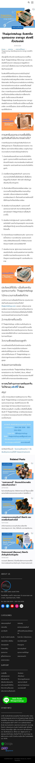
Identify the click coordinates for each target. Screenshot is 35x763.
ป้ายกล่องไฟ (4, 645)
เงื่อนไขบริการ (5, 679)
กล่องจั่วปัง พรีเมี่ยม (7, 641)
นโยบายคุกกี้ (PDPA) (7, 685)
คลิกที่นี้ (14, 387)
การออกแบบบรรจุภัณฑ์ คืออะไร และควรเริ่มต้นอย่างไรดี (16, 518)
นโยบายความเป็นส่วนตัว (8, 691)
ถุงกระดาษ (4, 652)
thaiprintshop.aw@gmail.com (20, 436)
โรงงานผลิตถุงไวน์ (21, 449)
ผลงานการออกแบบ (23, 685)
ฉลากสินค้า (4, 631)
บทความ (10, 49)
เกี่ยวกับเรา (21, 676)
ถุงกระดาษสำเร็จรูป (23, 652)
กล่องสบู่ (20, 623)
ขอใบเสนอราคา (5, 676)
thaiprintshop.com (9, 306)
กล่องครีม (4, 627)
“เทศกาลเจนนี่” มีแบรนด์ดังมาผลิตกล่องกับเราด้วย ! (16, 483)
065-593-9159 (19, 601)
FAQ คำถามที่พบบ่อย (7, 688)
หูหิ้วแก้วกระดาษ (5, 656)
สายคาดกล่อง (5, 660)
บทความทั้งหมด (17, 27)
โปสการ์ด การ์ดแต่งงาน (24, 637)
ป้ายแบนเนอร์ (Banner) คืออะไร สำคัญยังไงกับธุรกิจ (15, 553)
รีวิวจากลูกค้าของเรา (24, 679)
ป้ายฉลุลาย (21, 645)
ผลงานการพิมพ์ (22, 682)
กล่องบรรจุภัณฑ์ (6, 623)
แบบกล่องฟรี (22, 688)
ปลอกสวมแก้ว (22, 656)
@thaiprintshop (21, 433)
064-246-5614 (8, 601)
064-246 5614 (20, 427)
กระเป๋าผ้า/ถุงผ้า (22, 641)
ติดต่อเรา (20, 673)
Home (3, 49)
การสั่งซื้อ (4, 673)
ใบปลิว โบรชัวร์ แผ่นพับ (8, 637)
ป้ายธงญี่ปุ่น (4, 648)
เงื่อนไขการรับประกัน (7, 682)
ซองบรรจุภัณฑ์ (22, 648)
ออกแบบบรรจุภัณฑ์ (23, 627)
